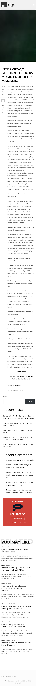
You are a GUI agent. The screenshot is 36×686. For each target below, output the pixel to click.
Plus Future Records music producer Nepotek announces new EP (20, 475)
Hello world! (30, 460)
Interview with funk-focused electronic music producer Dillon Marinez (15, 588)
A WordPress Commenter (14, 460)
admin (3, 107)
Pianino (8, 465)
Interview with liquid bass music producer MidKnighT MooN (15, 569)
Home (3, 677)
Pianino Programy (12, 472)
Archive (8, 677)
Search (6, 397)
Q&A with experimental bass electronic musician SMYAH (14, 626)
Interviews (18, 385)
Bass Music (14, 391)
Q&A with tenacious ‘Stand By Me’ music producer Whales (16, 607)
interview (21, 391)
